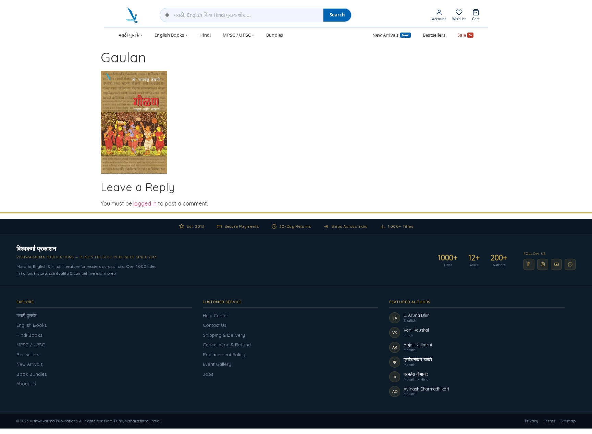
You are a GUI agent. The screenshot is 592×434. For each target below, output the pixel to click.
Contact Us (214, 325)
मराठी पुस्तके (26, 315)
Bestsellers (27, 354)
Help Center (215, 315)
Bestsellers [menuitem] (434, 35)
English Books (31, 325)
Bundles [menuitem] (274, 35)
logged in (145, 203)
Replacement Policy (224, 354)
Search (337, 15)
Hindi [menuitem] (205, 35)
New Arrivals (29, 364)
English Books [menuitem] (171, 35)
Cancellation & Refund (227, 344)
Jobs (208, 374)
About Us (26, 383)
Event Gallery (217, 364)
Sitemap (568, 421)
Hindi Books (29, 335)
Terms (549, 421)
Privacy (531, 421)
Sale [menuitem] (464, 35)
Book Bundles (31, 374)
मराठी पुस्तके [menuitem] (131, 35)
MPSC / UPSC (30, 344)
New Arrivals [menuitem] (390, 35)
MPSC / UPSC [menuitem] (238, 35)
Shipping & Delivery (224, 335)
